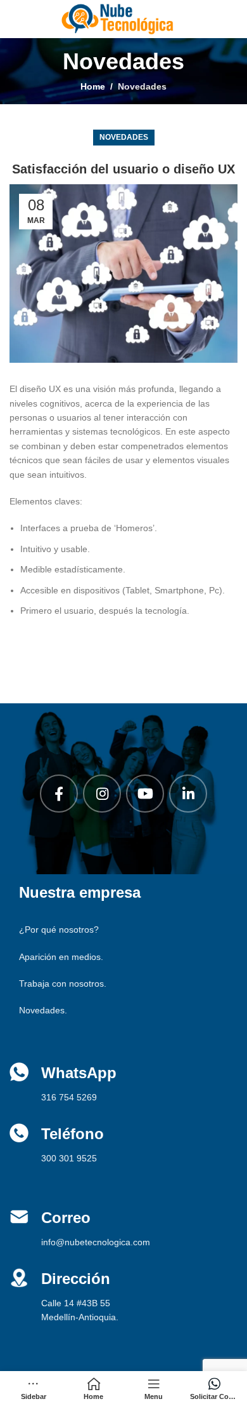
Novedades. (43, 1010)
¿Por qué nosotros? (59, 929)
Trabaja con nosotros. (62, 983)
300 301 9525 (69, 1158)
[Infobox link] (124, 1228)
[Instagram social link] (102, 793)
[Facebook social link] (59, 793)
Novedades (142, 86)
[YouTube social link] (145, 793)
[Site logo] (117, 18)
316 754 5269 (69, 1097)
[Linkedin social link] (188, 793)
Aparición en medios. (61, 957)
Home (92, 86)
